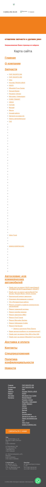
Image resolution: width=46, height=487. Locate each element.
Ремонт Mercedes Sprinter (18, 320)
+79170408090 (12, 466)
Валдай (11, 107)
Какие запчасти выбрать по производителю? (24, 331)
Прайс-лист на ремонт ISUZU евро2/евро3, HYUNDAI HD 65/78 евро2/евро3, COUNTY (24, 288)
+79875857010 (10, 449)
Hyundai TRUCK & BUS (17, 82)
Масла (11, 110)
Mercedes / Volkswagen (17, 96)
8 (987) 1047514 (16, 440)
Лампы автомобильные (17, 119)
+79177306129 (10, 451)
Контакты (11, 347)
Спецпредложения (17, 353)
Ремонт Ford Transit (16, 317)
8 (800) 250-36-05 (10, 12)
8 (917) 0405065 (14, 459)
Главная (10, 57)
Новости (10, 368)
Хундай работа (14, 113)
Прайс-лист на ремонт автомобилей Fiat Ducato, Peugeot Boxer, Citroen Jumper (23, 292)
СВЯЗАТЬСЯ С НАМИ (18, 431)
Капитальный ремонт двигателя (20, 296)
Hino (10, 80)
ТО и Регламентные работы (19, 302)
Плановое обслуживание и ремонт (21, 299)
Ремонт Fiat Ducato (15, 326)
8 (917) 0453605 (10, 457)
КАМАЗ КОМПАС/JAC (16, 246)
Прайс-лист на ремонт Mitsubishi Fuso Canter (25, 337)
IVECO (11, 102)
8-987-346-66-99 (31, 467)
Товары (10, 389)
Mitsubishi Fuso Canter (17, 88)
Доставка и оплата (17, 341)
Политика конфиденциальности (19, 361)
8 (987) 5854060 (10, 443)
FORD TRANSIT (14, 99)
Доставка (11, 395)
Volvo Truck (13, 235)
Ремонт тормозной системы (19, 309)
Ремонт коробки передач (18, 312)
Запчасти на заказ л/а (16, 116)
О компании (13, 63)
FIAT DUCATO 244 (15, 74)
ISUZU (11, 85)
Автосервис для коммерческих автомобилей (15, 279)
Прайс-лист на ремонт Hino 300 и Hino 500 (24, 334)
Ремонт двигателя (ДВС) (17, 315)
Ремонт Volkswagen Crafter (18, 323)
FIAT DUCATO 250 (15, 77)
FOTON (11, 105)
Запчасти (11, 69)
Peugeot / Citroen (15, 94)
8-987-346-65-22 (31, 469)
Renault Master (14, 91)
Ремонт (10, 393)
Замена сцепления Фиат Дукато (24, 328)
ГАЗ (10, 121)
